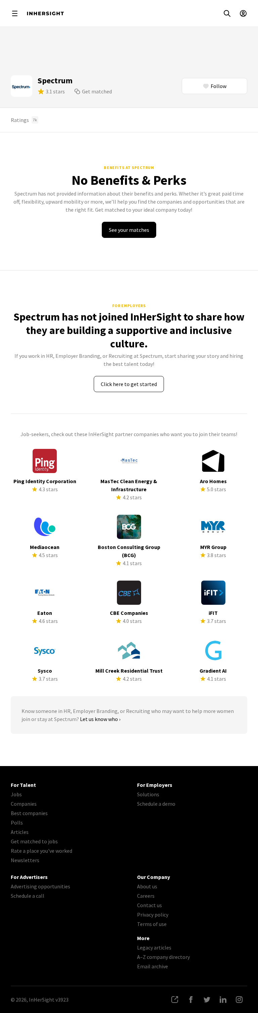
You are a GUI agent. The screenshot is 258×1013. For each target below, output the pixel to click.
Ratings (24, 120)
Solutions (148, 794)
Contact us (149, 905)
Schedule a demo (156, 803)
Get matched (97, 91)
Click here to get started (129, 384)
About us (147, 886)
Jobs (16, 794)
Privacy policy (152, 914)
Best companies (29, 813)
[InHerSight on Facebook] (191, 999)
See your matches (129, 229)
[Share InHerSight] (175, 999)
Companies (24, 803)
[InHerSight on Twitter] (207, 999)
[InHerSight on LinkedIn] (223, 999)
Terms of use (152, 924)
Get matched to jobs (34, 841)
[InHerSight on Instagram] (239, 999)
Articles (20, 832)
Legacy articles (154, 947)
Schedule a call (27, 895)
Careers (146, 895)
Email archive (152, 966)
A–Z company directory (163, 957)
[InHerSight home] (45, 13)
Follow (218, 86)
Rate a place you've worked (41, 850)
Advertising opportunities (40, 886)
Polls (17, 822)
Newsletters (25, 860)
